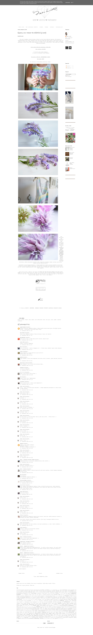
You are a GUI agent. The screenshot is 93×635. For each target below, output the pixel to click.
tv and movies (60, 616)
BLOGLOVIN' (56, 308)
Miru (21, 474)
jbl (23, 599)
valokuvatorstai (35, 617)
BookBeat (62, 592)
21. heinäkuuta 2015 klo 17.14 (26, 478)
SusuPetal (22, 367)
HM (69, 597)
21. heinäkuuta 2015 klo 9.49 (26, 360)
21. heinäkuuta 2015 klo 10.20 (26, 365)
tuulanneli (22, 381)
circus (49, 593)
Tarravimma (69, 614)
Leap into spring (45, 602)
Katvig (59, 599)
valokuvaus (20, 320)
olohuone (34, 607)
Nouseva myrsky (64, 606)
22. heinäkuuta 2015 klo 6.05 (26, 494)
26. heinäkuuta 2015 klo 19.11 (26, 566)
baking (71, 591)
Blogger (53, 627)
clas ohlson (52, 593)
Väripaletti (71, 617)
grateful (34, 597)
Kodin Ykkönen (36, 600)
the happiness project (37, 615)
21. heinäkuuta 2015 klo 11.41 (26, 384)
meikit (72, 604)
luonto (59, 603)
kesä (30, 319)
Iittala (57, 598)
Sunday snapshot (62, 613)
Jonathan (31, 599)
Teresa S (22, 515)
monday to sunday (30, 605)
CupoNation (45, 594)
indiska (63, 598)
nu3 (71, 606)
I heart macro (42, 598)
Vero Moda (45, 617)
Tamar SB (22, 491)
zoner (59, 618)
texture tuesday (28, 615)
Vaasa (18, 617)
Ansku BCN (22, 342)
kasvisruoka (55, 599)
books (66, 592)
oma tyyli (48, 319)
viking (52, 617)
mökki (18, 606)
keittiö (65, 599)
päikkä (21, 357)
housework (23, 598)
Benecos (34, 592)
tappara (60, 614)
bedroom (30, 592)
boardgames (56, 592)
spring (43, 613)
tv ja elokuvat (66, 616)
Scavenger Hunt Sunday (69, 611)
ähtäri (62, 618)
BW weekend (24, 593)
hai (44, 597)
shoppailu (39, 612)
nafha (20, 606)
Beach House (22, 592)
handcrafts (50, 597)
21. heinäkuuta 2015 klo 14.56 (26, 462)
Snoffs (27, 613)
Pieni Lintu (22, 386)
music (47, 605)
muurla (75, 605)
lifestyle (67, 602)
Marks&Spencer (48, 604)
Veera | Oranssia (23, 536)
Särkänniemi (43, 614)
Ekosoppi (72, 594)
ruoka (36, 611)
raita (21, 527)
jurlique (39, 599)
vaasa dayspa (22, 617)
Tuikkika (36, 616)
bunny (75, 592)
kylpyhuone (67, 600)
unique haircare (73, 616)
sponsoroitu (38, 613)
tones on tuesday (31, 616)
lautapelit (35, 602)
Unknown (21, 443)
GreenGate (38, 597)
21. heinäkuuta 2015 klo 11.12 (26, 379)
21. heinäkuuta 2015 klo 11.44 (26, 394)
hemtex (64, 597)
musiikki (51, 605)
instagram (74, 598)
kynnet (70, 600)
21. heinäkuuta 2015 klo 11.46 (26, 418)
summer (55, 319)
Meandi (63, 604)
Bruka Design (71, 592)
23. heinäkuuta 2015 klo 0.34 (26, 525)
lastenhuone (27, 602)
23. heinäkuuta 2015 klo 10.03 (26, 530)
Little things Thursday (25, 603)
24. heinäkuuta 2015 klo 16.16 (26, 544)
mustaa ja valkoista (56, 605)
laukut (31, 602)
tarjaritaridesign (64, 614)
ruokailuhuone (41, 611)
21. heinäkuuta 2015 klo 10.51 (26, 370)
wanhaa (75, 617)
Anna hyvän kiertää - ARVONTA (72, 153)
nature (38, 606)
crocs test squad (37, 594)
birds (47, 592)
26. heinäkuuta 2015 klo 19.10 (26, 562)
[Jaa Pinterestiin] (23, 318)
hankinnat (55, 597)
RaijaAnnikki (22, 337)
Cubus (42, 594)
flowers (26, 319)
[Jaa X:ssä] (21, 318)
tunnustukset (41, 616)
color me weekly (67, 593)
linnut (18, 603)
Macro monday (70, 603)
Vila (54, 617)
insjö (66, 598)
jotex (34, 599)
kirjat (25, 600)
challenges (34, 593)
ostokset (59, 607)
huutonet (29, 598)
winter (19, 618)
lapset (21, 602)
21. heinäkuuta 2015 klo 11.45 (26, 408)
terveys (22, 615)
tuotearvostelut (47, 616)
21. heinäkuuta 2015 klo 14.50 (26, 457)
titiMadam (18, 616)
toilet (21, 616)
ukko (69, 616)
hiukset (67, 597)
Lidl (36, 319)
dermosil (49, 594)
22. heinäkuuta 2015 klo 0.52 (26, 489)
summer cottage (55, 613)
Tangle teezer (55, 614)
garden (24, 597)
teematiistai (74, 614)
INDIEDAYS (37, 308)
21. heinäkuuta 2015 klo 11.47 (26, 432)
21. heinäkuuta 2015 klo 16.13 (26, 472)
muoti (44, 319)
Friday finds (19, 597)
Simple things (58, 612)
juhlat (36, 599)
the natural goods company (48, 615)
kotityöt (50, 600)
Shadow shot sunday (23, 612)
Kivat (32, 600)
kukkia (32, 319)
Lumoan (55, 603)
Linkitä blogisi (71, 158)
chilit (45, 593)
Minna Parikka (25, 605)
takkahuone (48, 614)
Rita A (21, 346)
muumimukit (71, 605)
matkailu (56, 604)
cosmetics (26, 594)
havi (58, 597)
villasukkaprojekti (58, 617)
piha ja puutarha (68, 608)
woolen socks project (25, 618)
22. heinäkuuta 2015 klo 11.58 (26, 513)
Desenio (52, 594)
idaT (50, 598)
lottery (49, 603)
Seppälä (18, 612)
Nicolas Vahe (43, 606)
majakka (21, 604)
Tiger (73, 615)
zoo (60, 618)
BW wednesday (19, 593)
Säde (40, 614)
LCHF (40, 602)
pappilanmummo (23, 327)
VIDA (49, 617)
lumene (53, 603)
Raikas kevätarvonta (72, 168)
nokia (47, 606)
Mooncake (41, 605)
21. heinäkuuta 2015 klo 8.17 (26, 349)
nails (23, 606)
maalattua (64, 603)
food (71, 596)
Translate (69, 76)
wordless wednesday (34, 618)
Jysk (45, 599)
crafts (30, 594)
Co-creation (61, 593)
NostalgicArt (58, 606)
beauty (26, 592)
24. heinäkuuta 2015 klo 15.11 (26, 539)
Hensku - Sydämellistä (24, 546)
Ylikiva (45, 618)
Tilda (75, 615)
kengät (69, 599)
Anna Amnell (22, 332)
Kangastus (48, 599)
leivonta (50, 602)
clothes (22, 319)
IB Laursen (48, 598)
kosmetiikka (46, 600)
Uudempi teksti (22, 573)
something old (31, 613)
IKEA (60, 598)
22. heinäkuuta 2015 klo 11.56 (26, 503)
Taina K (21, 351)
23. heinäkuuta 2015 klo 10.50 (26, 534)
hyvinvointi (38, 598)
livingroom (44, 603)
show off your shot (51, 612)
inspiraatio (69, 598)
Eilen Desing (68, 594)
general (28, 597)
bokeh (60, 592)
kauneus (61, 599)
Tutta (52, 616)
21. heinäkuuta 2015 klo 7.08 (26, 330)
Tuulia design (55, 616)
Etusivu (40, 573)
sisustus (71, 612)
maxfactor (59, 604)
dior (61, 594)
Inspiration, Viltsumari (25, 541)
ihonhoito (54, 598)
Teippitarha (19, 615)
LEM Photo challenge (57, 602)
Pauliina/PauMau (23, 480)
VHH (48, 617)
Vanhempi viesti (59, 573)
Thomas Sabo (70, 615)
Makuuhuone (31, 604)
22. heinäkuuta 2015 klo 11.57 (26, 508)
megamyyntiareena (68, 604)
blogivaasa (52, 592)
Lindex (75, 602)
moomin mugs (36, 605)
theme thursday (55, 615)
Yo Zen (48, 618)
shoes (28, 612)
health (61, 597)
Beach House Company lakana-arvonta (72, 148)
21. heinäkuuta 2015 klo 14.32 (26, 448)
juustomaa (42, 599)
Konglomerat (41, 600)
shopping (44, 612)
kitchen (29, 600)
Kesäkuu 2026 (68, 125)
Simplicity (63, 612)
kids (17, 600)
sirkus (67, 612)
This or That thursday (62, 615)
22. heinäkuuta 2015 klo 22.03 (26, 520)
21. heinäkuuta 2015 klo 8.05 (26, 340)
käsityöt (74, 600)
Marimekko (44, 604)
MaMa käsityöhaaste (38, 604)
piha (62, 608)
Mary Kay (52, 604)
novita (68, 606)
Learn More (67, 2)
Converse (23, 594)
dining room (57, 594)
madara (75, 603)
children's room (40, 593)
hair (46, 597)
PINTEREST (46, 308)
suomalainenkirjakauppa (69, 613)
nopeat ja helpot (52, 606)
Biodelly (44, 592)
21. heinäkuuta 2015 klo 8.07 (26, 344)
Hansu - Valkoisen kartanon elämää (27, 459)
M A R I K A (22, 372)
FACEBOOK (41, 308)
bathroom (18, 592)
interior (19, 599)
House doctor (72, 597)
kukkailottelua (56, 600)
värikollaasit (65, 617)
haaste (42, 597)
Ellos (75, 594)
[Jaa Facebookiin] (22, 318)
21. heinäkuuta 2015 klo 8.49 (26, 355)
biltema (41, 592)
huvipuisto (33, 598)
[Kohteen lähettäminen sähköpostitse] (19, 318)
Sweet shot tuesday (25, 614)
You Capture (55, 618)
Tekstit (68, 66)
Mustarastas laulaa (24, 362)
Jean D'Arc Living (27, 599)
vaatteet (59, 319)
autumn (57, 591)
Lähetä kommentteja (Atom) (42, 576)
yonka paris (51, 618)
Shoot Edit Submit (33, 612)
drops (65, 594)
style (52, 319)
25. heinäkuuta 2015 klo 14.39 (26, 550)
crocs (33, 594)
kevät (75, 599)
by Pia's (29, 593)
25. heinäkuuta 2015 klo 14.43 (26, 557)
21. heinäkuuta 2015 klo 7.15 (26, 335)
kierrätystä (21, 600)
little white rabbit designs (36, 603)
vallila (30, 617)
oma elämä (39, 607)
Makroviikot (40, 319)
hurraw (26, 598)
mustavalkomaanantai (64, 605)
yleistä (41, 618)
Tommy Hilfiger (25, 616)
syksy (37, 614)
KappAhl (51, 599)
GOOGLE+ (60, 308)
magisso (18, 604)
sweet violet (33, 614)
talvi (51, 614)
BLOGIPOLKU (51, 308)
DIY (63, 594)
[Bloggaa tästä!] (20, 318)
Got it (72, 2)
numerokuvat (74, 606)
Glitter (31, 597)
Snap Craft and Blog (23, 613)
